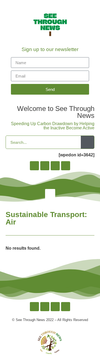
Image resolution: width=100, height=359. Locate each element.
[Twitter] (55, 165)
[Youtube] (65, 165)
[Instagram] (44, 165)
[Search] (87, 142)
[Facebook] (34, 165)
